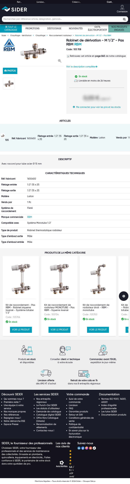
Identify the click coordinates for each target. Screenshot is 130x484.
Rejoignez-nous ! (12, 417)
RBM (77, 44)
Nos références (11, 414)
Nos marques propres (15, 411)
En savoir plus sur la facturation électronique (79, 433)
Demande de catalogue (48, 411)
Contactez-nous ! (45, 430)
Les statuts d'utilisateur (48, 408)
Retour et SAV (76, 414)
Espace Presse (11, 424)
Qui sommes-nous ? (14, 398)
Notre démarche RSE (14, 421)
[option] (33, 51)
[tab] (16, 394)
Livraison (73, 405)
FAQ (71, 408)
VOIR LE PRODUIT (21, 329)
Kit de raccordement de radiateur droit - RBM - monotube (96, 308)
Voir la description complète (81, 66)
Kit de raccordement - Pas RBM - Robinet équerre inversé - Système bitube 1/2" (20, 309)
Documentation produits (113, 414)
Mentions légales (42, 481)
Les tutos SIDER (109, 411)
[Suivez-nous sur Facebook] (82, 448)
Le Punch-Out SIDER (46, 405)
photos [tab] (11, 70)
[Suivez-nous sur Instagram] (86, 448)
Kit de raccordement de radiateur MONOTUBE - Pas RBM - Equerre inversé (59, 308)
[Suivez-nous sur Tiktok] (94, 448)
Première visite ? (12, 402)
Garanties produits (78, 411)
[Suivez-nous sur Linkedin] (79, 448)
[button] (59, 61)
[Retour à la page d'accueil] (14, 9)
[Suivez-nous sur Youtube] (90, 448)
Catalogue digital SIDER (48, 414)
